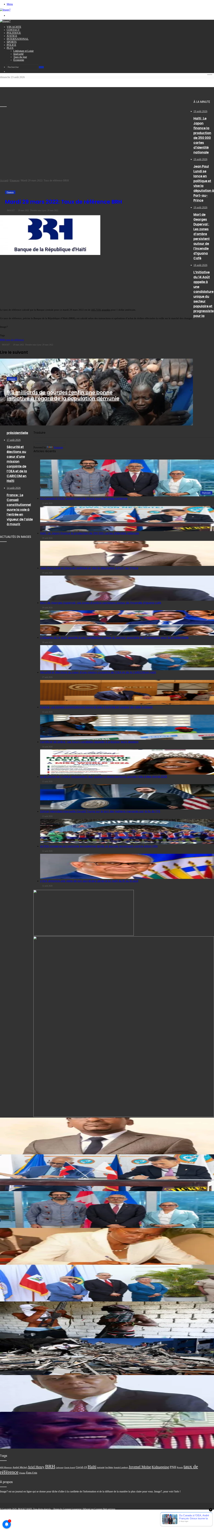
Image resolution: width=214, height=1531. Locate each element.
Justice (12, 35)
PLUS (10, 47)
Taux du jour (20, 57)
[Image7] (5, 9)
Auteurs (209, 1511)
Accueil (4, 180)
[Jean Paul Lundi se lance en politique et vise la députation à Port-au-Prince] (107, 849)
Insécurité (18, 53)
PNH (173, 1467)
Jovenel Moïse (140, 1467)
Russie (180, 1467)
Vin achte (14, 26)
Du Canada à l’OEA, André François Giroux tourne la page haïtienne (84, 498)
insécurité (100, 1467)
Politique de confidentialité (189, 1511)
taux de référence (15, 339)
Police (11, 44)
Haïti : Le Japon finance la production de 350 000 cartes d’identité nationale (89, 533)
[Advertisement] (25, 129)
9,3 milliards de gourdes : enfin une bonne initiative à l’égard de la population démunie (63, 395)
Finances (14, 180)
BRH (2, 339)
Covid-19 (81, 1467)
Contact (13, 29)
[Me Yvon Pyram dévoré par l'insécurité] (107, 1430)
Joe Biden (109, 1467)
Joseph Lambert (121, 1467)
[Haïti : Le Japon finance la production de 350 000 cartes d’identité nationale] (127, 518)
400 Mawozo (6, 1467)
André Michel (20, 1467)
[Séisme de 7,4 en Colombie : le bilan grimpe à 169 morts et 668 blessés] (107, 1356)
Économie (18, 60)
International (18, 38)
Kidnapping (160, 1467)
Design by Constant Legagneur (67, 1509)
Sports (12, 41)
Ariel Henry (36, 1467)
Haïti (92, 1466)
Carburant (59, 1467)
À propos (159, 1511)
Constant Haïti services (104, 1509)
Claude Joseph (69, 1467)
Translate (58, 447)
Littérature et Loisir (23, 50)
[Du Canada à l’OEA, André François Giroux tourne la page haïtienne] (107, 1209)
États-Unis (31, 1472)
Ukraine (22, 1473)
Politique (14, 32)
